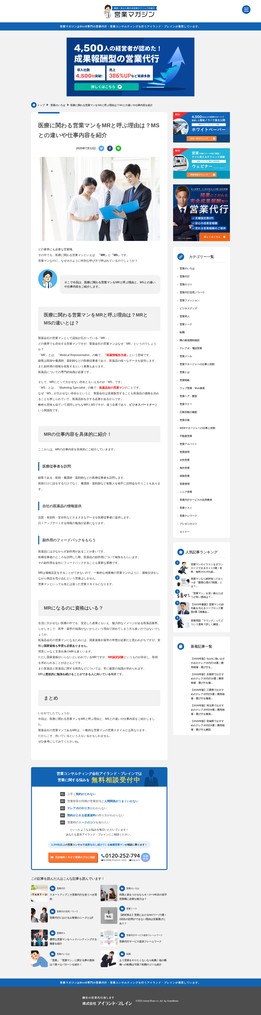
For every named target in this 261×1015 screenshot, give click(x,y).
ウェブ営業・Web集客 (192, 388)
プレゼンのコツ (188, 523)
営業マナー (186, 404)
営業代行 (185, 276)
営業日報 (185, 420)
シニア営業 (186, 491)
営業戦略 (185, 380)
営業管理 (185, 483)
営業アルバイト (188, 444)
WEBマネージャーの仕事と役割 (197, 428)
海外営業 (185, 467)
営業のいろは (187, 268)
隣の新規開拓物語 (190, 340)
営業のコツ (186, 284)
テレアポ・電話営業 (191, 348)
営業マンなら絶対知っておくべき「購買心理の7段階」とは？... (207, 582)
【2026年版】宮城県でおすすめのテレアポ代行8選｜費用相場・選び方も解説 (208, 725)
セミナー (185, 531)
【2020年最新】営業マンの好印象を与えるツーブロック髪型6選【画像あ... (207, 608)
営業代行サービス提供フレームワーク (140, 941)
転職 (182, 332)
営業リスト (186, 507)
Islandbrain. (173, 1001)
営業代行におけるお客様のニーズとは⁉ (71, 917)
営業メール (186, 356)
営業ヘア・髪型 (188, 396)
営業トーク (186, 324)
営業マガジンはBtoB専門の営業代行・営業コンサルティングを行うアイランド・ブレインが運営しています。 (130, 26)
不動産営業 (186, 436)
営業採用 (185, 452)
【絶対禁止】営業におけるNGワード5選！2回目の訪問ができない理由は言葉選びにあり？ (143, 919)
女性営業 (185, 459)
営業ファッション (190, 300)
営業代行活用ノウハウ (192, 292)
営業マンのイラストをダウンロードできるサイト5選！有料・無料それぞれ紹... (207, 568)
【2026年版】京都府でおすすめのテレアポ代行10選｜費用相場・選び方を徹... (207, 678)
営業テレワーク (188, 515)
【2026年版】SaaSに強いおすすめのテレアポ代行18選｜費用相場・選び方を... (208, 663)
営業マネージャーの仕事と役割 (197, 364)
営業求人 (185, 316)
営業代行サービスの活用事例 (196, 499)
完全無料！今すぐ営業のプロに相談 (75, 857)
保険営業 (185, 475)
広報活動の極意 (188, 412)
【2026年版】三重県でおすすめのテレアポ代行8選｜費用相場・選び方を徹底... (208, 694)
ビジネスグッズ (188, 308)
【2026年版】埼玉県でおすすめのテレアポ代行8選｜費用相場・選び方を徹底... (208, 709)
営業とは (185, 372)
